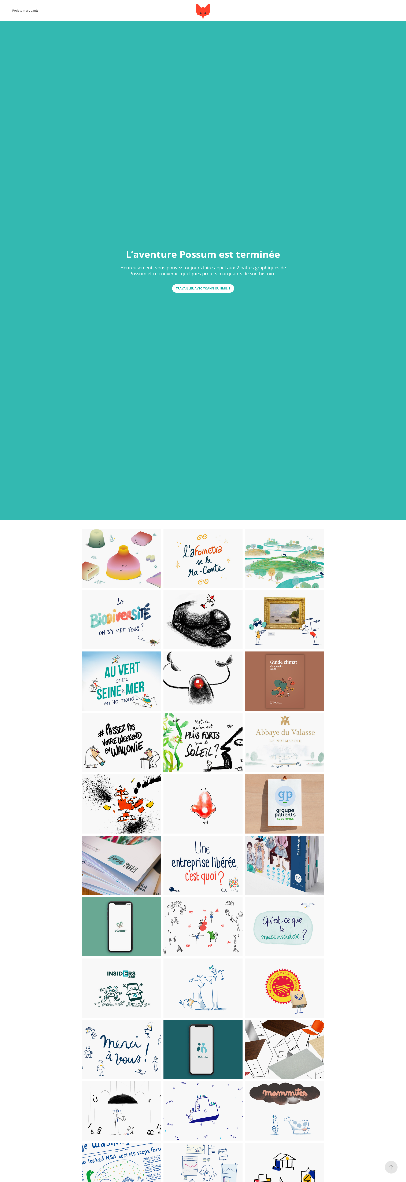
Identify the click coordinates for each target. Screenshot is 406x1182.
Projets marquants (25, 10)
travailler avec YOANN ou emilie (203, 288)
